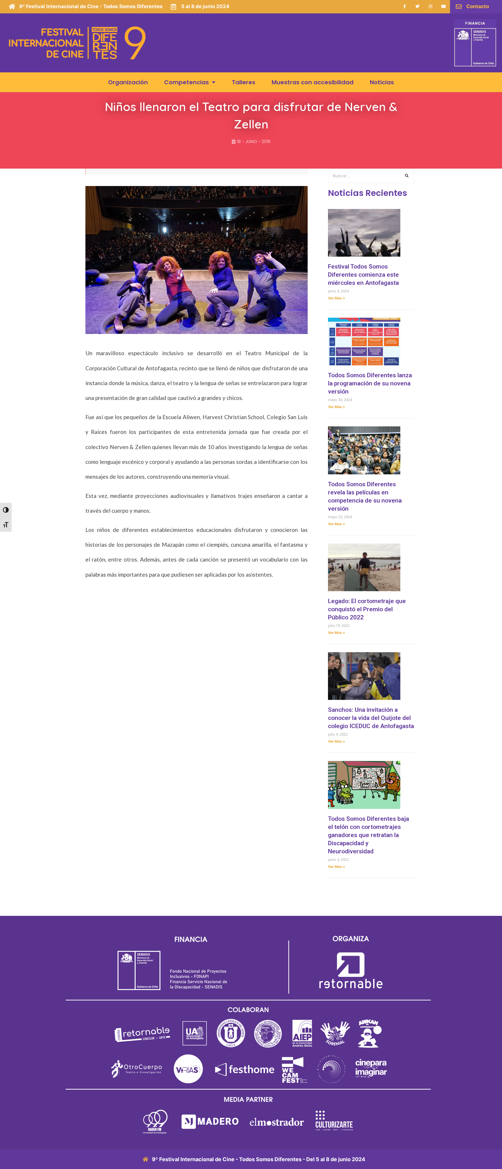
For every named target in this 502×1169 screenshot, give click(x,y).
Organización (128, 82)
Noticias (382, 82)
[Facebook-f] (404, 6)
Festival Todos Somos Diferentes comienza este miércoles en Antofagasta (363, 274)
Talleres (243, 82)
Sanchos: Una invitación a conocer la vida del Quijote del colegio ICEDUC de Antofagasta (371, 718)
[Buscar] (406, 176)
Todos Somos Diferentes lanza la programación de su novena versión (370, 383)
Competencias (186, 82)
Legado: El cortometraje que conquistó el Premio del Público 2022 (367, 609)
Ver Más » (336, 298)
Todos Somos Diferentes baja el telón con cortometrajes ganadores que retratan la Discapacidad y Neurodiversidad (368, 835)
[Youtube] (443, 6)
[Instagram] (430, 6)
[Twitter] (417, 6)
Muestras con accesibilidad (313, 82)
